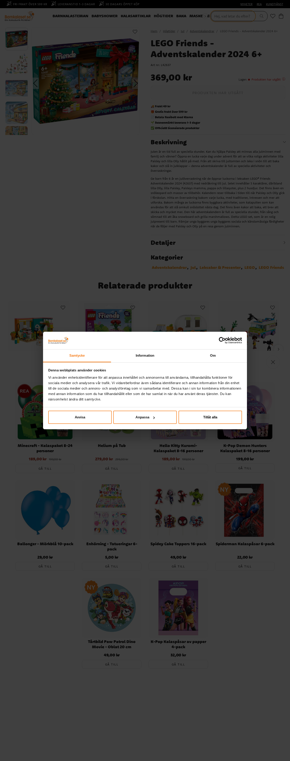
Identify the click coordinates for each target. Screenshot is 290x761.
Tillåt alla (210, 417)
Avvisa (80, 417)
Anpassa (142, 417)
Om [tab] (213, 355)
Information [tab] (145, 355)
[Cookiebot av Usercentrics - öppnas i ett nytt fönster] (222, 340)
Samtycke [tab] (77, 355)
